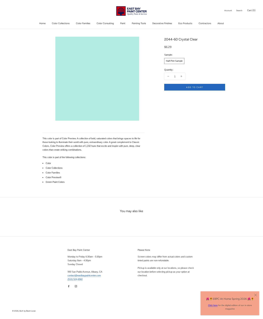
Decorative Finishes (162, 23)
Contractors (205, 23)
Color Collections (61, 23)
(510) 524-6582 (75, 279)
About (220, 23)
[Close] (255, 295)
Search (239, 10)
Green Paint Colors (55, 182)
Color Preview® (53, 177)
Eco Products (185, 23)
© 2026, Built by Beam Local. (24, 311)
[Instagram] (76, 286)
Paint (122, 23)
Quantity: (168, 69)
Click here (213, 305)
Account (228, 10)
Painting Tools (139, 23)
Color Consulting (105, 23)
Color (48, 163)
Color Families (83, 23)
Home (42, 23)
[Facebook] (69, 286)
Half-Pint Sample (174, 60)
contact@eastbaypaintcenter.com (84, 275)
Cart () (251, 10)
